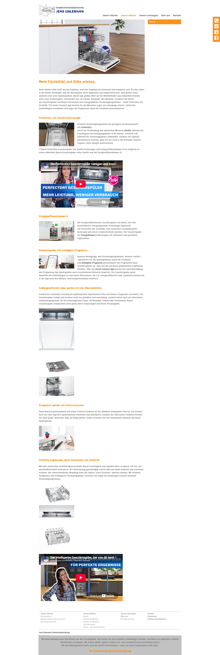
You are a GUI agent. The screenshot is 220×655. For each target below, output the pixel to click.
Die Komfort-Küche (48, 622)
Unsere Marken (89, 613)
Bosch (85, 616)
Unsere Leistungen (128, 613)
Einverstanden (97, 651)
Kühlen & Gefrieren (91, 622)
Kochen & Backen (90, 619)
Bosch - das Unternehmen (94, 627)
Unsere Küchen (47, 613)
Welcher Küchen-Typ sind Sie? (53, 619)
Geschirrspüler (89, 624)
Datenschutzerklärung (157, 619)
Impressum (152, 616)
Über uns (124, 616)
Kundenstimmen (127, 619)
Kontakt (151, 613)
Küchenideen (46, 616)
